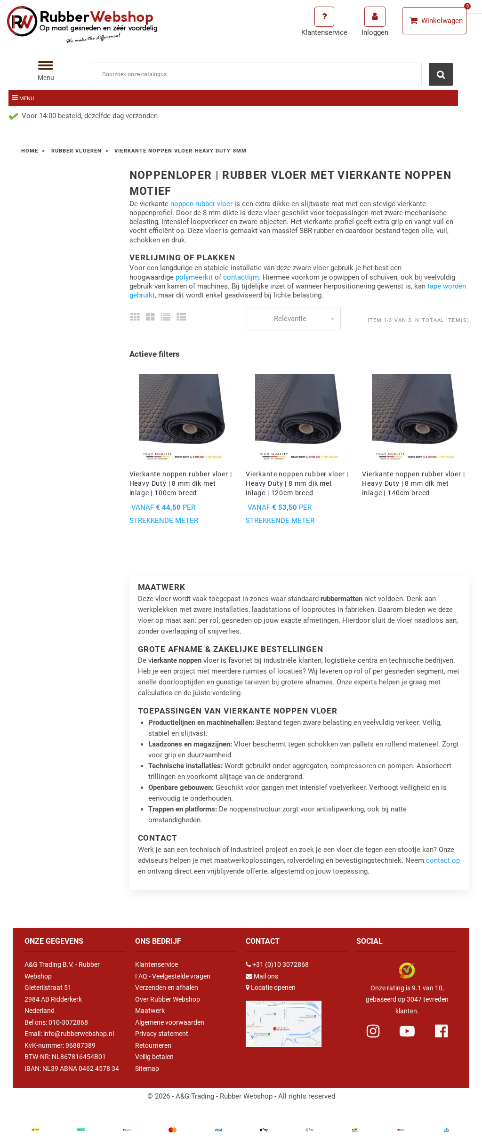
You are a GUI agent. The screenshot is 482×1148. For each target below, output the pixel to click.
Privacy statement (161, 1033)
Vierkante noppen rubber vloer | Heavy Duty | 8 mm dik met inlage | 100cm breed (180, 483)
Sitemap (147, 1068)
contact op (443, 860)
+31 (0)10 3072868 (280, 964)
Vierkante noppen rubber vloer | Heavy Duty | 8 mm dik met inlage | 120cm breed (297, 483)
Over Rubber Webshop (167, 999)
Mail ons (266, 976)
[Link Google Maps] (283, 1019)
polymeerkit (194, 277)
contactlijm (241, 277)
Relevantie (290, 318)
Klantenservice (156, 964)
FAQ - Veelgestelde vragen (172, 976)
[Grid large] (150, 317)
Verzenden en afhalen (166, 987)
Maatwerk (150, 1010)
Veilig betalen (154, 1056)
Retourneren (153, 1045)
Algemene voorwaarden (169, 1022)
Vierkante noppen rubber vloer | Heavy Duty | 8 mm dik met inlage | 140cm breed (413, 483)
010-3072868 (68, 1022)
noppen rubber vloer (201, 204)
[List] (166, 317)
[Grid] (135, 317)
